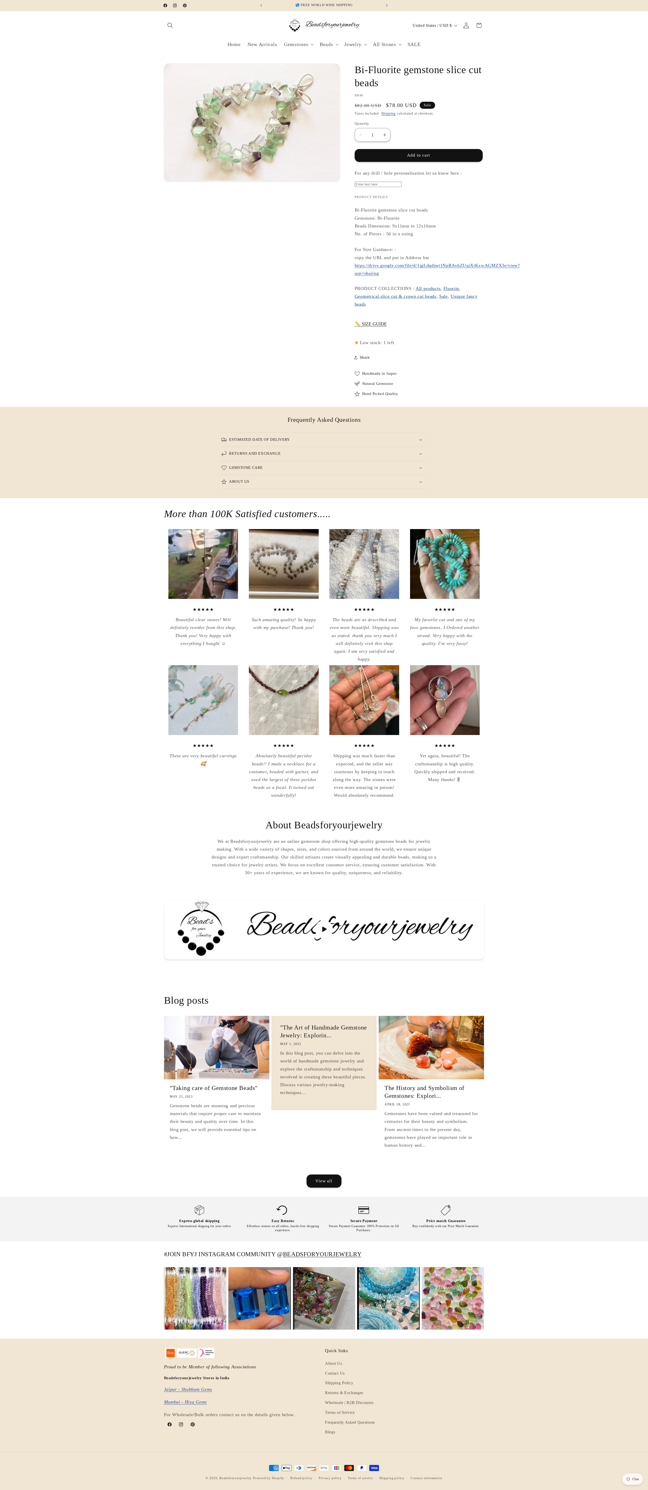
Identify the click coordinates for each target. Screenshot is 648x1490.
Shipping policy (391, 1478)
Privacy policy (330, 1478)
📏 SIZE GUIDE (371, 323)
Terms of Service (340, 1412)
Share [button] (365, 357)
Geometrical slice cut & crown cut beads (395, 296)
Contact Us (335, 1373)
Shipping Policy (339, 1383)
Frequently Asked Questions (350, 1422)
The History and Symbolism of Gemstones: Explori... (424, 1092)
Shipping (388, 113)
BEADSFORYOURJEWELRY (322, 1254)
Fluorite (451, 288)
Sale (443, 296)
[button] (170, 25)
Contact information (426, 1478)
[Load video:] (324, 929)
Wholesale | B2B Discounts (349, 1402)
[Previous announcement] (261, 5)
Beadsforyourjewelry (235, 1478)
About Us (333, 1363)
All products (428, 288)
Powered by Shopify (268, 1478)
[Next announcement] (386, 5)
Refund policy (301, 1478)
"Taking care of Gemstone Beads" (214, 1088)
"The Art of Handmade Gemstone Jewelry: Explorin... (323, 1031)
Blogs (330, 1432)
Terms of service (360, 1478)
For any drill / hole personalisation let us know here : (408, 173)
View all (323, 1181)
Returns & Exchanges (344, 1393)
